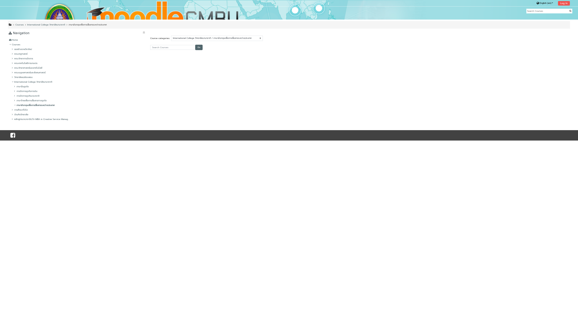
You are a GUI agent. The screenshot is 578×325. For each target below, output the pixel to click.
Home (15, 40)
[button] (546, 3)
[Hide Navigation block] (144, 33)
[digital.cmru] (13, 136)
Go (198, 47)
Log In (564, 3)
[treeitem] (76, 40)
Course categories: (160, 38)
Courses (16, 44)
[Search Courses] (570, 11)
